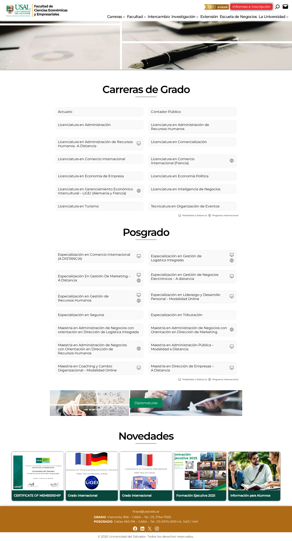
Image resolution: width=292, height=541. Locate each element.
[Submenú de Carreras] (124, 16)
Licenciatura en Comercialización (179, 142)
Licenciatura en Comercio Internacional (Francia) (173, 161)
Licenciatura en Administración (84, 125)
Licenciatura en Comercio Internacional (91, 159)
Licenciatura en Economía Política (179, 176)
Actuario (65, 112)
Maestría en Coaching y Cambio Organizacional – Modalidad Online (87, 368)
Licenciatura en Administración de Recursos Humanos (180, 127)
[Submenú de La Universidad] (287, 16)
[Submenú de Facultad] (145, 16)
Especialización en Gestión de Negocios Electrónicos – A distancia (184, 277)
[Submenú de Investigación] (197, 16)
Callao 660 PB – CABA (130, 521)
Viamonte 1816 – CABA (124, 517)
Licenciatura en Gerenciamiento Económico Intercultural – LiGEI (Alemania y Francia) (95, 191)
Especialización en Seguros (81, 315)
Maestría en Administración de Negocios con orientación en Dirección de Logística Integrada (98, 330)
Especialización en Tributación (176, 315)
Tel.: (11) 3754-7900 (157, 517)
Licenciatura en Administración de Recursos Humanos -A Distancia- (95, 144)
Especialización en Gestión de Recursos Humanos (83, 298)
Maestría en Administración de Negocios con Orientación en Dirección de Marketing (189, 330)
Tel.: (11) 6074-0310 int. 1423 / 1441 (174, 521)
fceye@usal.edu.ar (146, 511)
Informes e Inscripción (251, 7)
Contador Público (166, 112)
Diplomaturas (146, 403)
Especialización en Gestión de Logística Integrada (176, 258)
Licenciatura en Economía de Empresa (91, 176)
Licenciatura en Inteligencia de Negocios (185, 189)
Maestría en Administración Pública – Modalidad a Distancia (182, 347)
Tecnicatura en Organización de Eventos (185, 206)
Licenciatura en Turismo (78, 206)
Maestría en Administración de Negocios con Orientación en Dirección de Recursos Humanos (92, 349)
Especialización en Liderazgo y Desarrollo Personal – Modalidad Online (185, 297)
